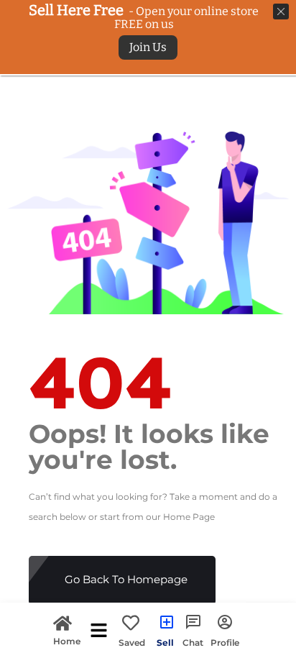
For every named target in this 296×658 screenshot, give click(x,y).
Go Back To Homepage (126, 579)
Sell (165, 642)
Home (66, 640)
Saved (132, 642)
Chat (192, 642)
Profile (225, 642)
